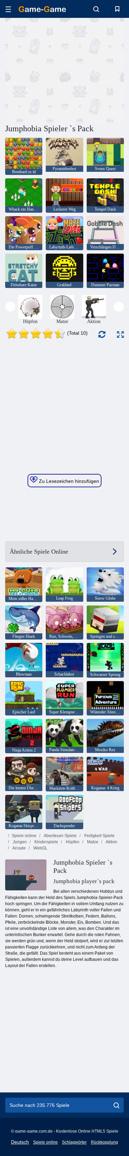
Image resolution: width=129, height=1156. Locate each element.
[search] (116, 1105)
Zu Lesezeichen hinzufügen (68, 481)
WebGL (39, 848)
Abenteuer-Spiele (60, 835)
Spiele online (24, 835)
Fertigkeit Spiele (99, 835)
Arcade (19, 848)
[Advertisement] (63, 70)
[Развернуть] (120, 334)
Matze (92, 842)
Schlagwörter (74, 1142)
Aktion (111, 842)
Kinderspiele (45, 842)
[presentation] (10, 307)
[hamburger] (8, 9)
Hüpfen (72, 842)
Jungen (19, 842)
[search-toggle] (96, 8)
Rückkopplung (104, 1142)
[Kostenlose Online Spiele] (42, 9)
